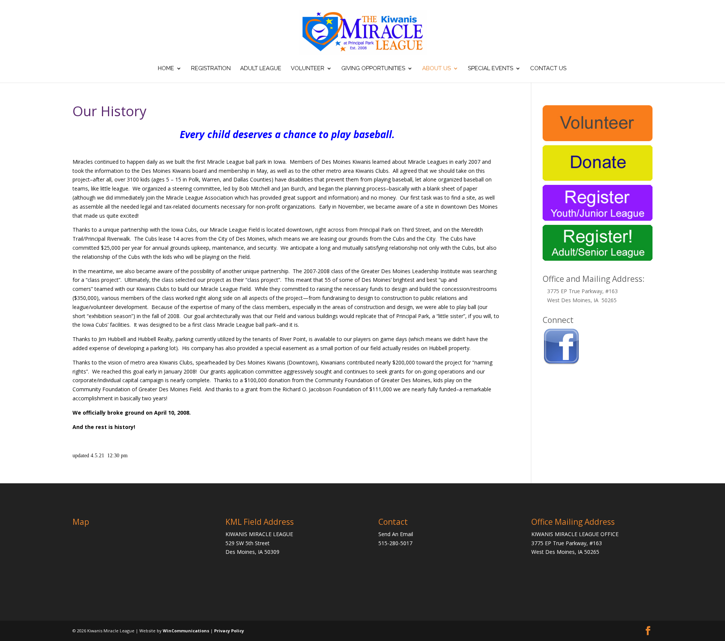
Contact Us (548, 69)
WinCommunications (186, 630)
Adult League (260, 69)
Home (166, 69)
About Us (436, 69)
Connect (558, 320)
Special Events (490, 69)
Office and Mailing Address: (594, 279)
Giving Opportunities (373, 69)
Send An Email (395, 534)
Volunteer (307, 69)
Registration (211, 69)
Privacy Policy (229, 630)
